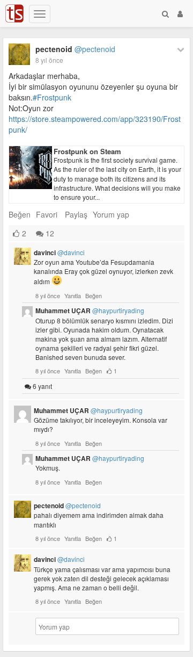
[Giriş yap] (180, 13)
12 (48, 233)
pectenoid (75, 49)
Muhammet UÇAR (89, 310)
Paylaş (76, 214)
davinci (59, 252)
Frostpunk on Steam (87, 151)
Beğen (20, 214)
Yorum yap (111, 214)
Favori (46, 214)
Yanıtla (72, 295)
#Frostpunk (52, 97)
